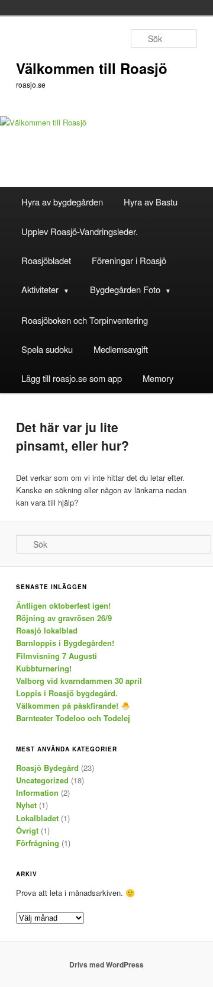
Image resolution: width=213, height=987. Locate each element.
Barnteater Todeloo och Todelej (73, 718)
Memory (158, 378)
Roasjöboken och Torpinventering (84, 320)
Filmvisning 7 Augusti (56, 655)
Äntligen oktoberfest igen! (63, 605)
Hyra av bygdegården (62, 201)
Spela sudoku (47, 349)
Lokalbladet (37, 818)
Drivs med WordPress (106, 964)
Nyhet (26, 805)
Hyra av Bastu (151, 201)
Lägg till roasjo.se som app (71, 378)
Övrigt (27, 830)
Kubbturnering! (44, 668)
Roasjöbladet (46, 260)
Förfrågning (37, 842)
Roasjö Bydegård (47, 767)
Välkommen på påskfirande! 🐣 (73, 705)
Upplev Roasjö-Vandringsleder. (79, 231)
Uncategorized (42, 780)
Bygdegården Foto (125, 289)
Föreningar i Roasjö (129, 260)
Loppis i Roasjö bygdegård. (67, 693)
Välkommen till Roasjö (91, 68)
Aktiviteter (40, 289)
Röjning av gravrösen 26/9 (64, 617)
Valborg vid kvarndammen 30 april (79, 680)
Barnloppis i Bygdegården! (65, 642)
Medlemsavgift (120, 349)
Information (37, 792)
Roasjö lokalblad (47, 630)
